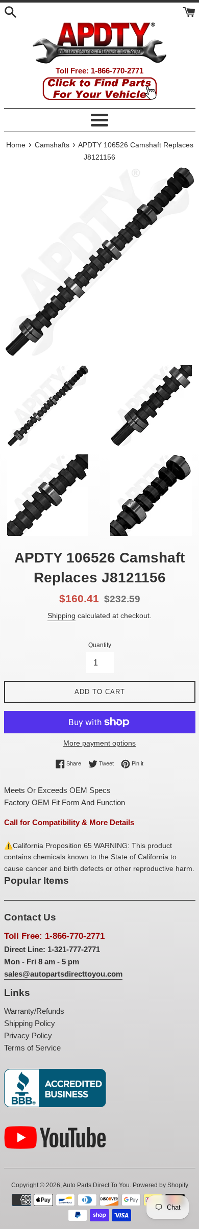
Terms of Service (32, 1047)
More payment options (99, 743)
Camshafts (52, 145)
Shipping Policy (29, 1023)
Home (16, 145)
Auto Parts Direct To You (96, 1185)
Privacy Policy (28, 1035)
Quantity (99, 645)
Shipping (61, 615)
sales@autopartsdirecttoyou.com (63, 973)
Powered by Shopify (160, 1185)
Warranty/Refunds (34, 1011)
